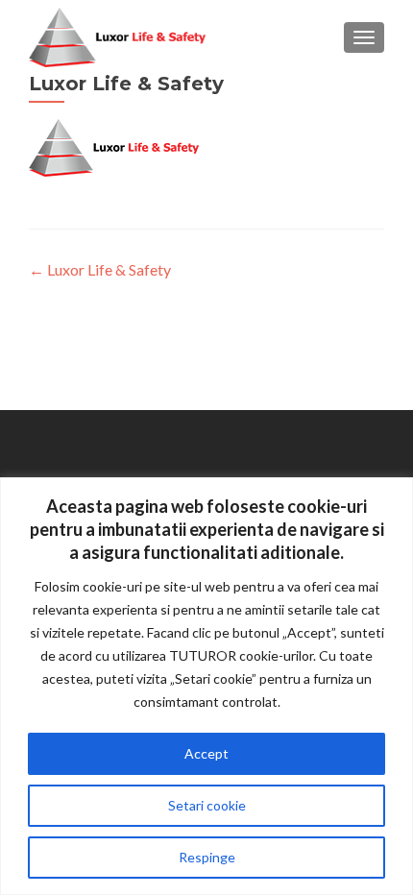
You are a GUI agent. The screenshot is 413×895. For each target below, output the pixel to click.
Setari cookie (207, 805)
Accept (206, 753)
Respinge (207, 857)
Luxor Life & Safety (100, 269)
